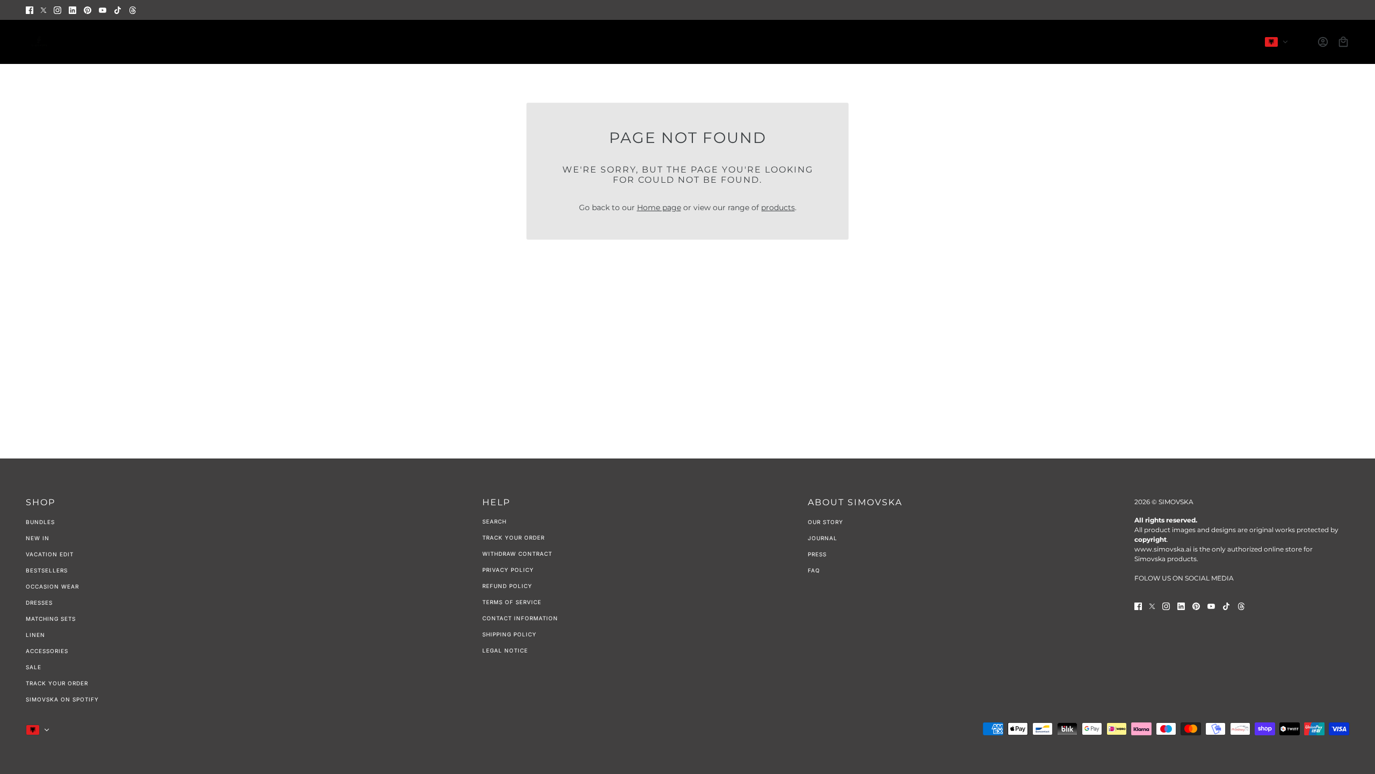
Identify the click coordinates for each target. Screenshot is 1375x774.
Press (817, 554)
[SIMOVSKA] (39, 41)
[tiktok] (118, 10)
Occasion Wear (52, 586)
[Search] (1302, 42)
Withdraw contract (517, 553)
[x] (43, 10)
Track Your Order (57, 683)
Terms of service (511, 602)
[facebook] (29, 10)
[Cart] (1343, 42)
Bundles (40, 522)
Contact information (520, 618)
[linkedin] (72, 10)
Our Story (825, 522)
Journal (822, 538)
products (778, 207)
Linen (35, 635)
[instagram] (57, 10)
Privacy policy (508, 570)
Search (494, 521)
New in (37, 538)
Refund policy (507, 586)
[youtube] (103, 10)
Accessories (47, 651)
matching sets (51, 618)
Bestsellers (47, 570)
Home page (659, 207)
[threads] (133, 10)
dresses (39, 602)
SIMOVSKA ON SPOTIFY (62, 699)
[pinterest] (87, 10)
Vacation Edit (50, 554)
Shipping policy (509, 634)
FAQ (814, 570)
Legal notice (505, 650)
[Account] (1323, 42)
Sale (33, 667)
